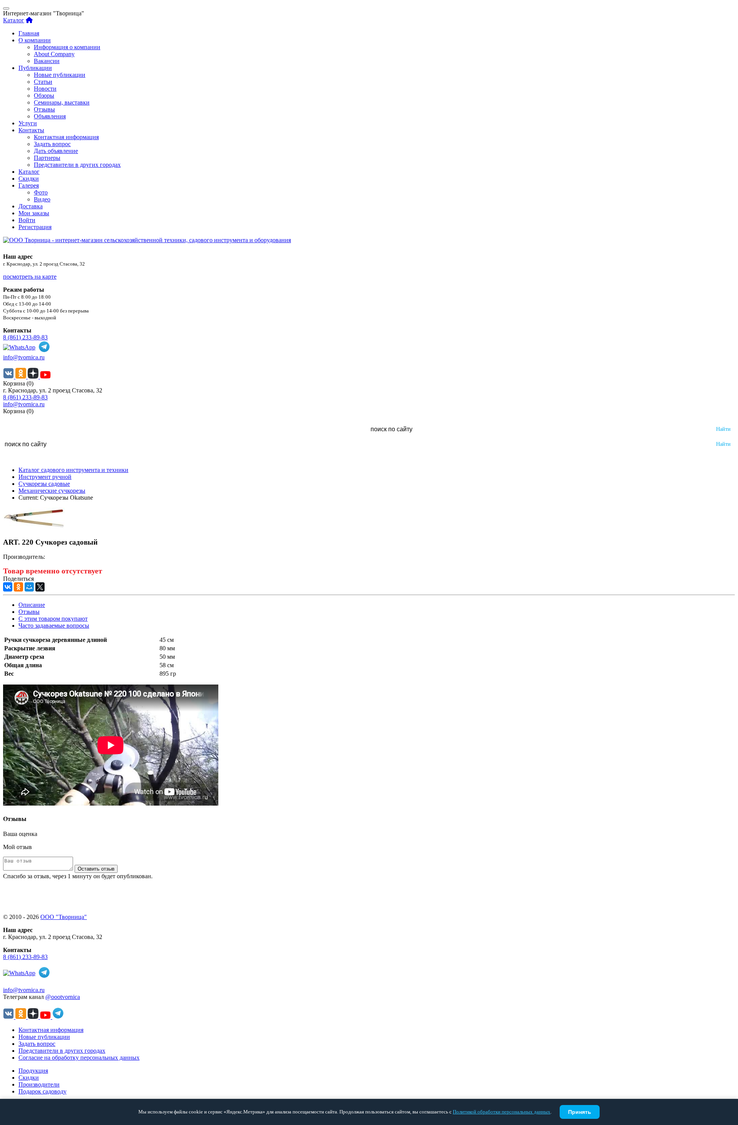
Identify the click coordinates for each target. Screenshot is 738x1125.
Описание (31, 605)
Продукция (33, 1070)
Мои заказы (33, 213)
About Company (54, 54)
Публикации (35, 68)
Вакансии (47, 61)
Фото (41, 192)
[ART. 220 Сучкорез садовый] (34, 527)
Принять (579, 1112)
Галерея (28, 185)
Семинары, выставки (62, 102)
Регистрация (35, 227)
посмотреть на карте (30, 276)
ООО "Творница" (63, 917)
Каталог (13, 20)
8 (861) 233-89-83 (25, 337)
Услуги (27, 123)
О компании (34, 40)
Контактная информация (66, 137)
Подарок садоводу (42, 1091)
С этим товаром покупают (53, 618)
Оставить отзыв (96, 869)
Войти (26, 220)
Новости (45, 88)
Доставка (30, 206)
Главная (28, 33)
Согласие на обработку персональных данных (79, 1057)
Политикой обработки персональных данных (501, 1112)
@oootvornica (62, 997)
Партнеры (47, 158)
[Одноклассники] (18, 587)
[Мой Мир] (29, 587)
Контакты (31, 130)
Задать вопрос (52, 144)
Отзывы (44, 109)
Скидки (28, 178)
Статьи (43, 81)
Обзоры (44, 95)
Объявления (50, 116)
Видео (42, 199)
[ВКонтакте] (7, 587)
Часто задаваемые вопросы (53, 625)
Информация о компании (67, 47)
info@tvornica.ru (24, 357)
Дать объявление (56, 151)
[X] (40, 587)
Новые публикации (59, 74)
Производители (39, 1084)
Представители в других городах (77, 164)
